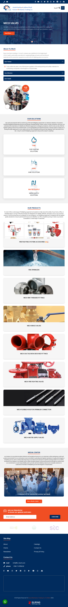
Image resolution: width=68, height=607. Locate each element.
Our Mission (8, 73)
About (5, 544)
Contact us (37, 548)
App (39, 604)
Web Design (35, 604)
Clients (5, 548)
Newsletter (7, 552)
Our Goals (8, 79)
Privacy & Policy (39, 552)
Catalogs (37, 544)
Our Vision (8, 61)
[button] (32, 41)
